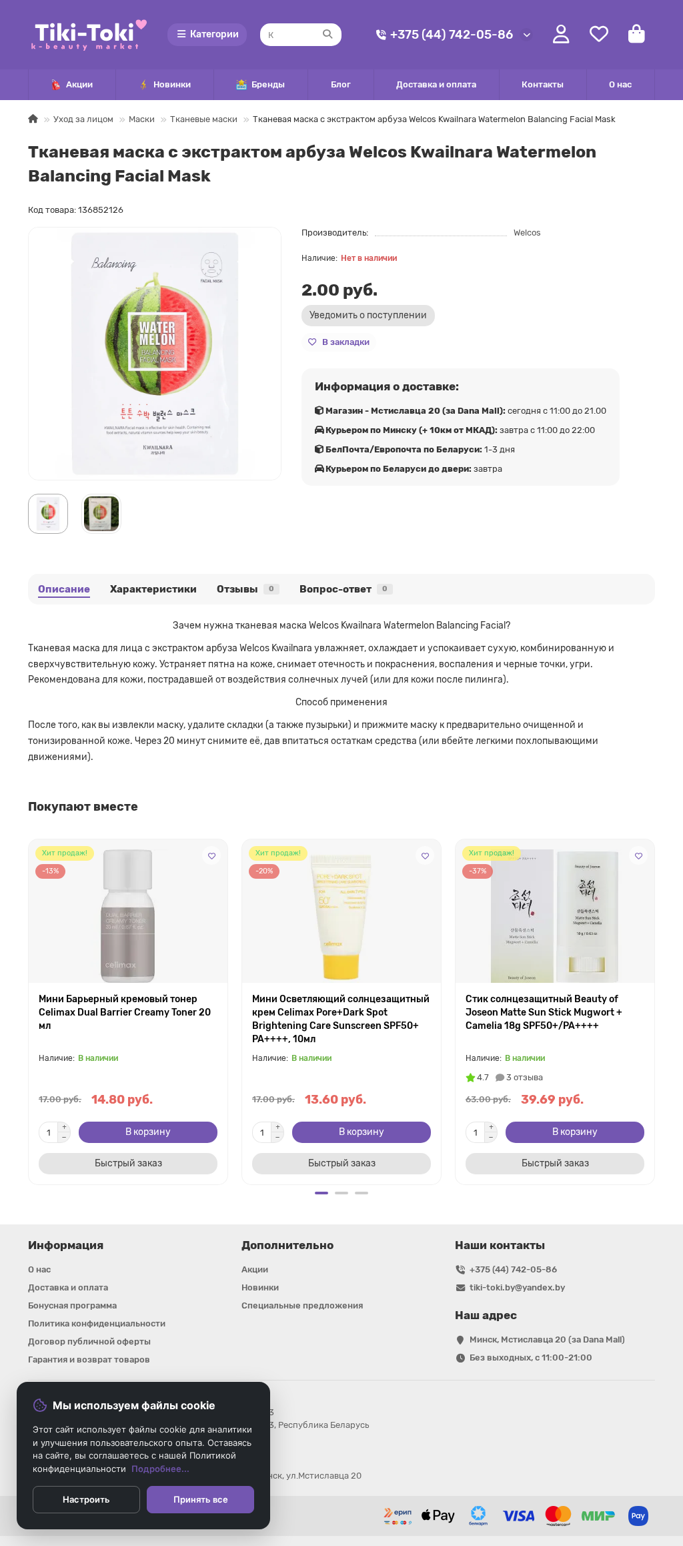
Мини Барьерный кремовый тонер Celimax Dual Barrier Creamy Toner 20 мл (125, 1013)
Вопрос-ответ (343, 589)
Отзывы (245, 589)
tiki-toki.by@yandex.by (517, 1287)
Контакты (543, 84)
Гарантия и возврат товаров (89, 1360)
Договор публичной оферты (89, 1341)
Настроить (86, 1499)
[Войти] (561, 35)
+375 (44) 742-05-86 (451, 34)
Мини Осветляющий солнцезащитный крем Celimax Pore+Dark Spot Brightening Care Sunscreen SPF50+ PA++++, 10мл (341, 1019)
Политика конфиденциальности (96, 1323)
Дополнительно (287, 1245)
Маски (142, 119)
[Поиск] (327, 34)
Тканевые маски (203, 119)
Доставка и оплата (436, 84)
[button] (29, 1010)
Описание (64, 589)
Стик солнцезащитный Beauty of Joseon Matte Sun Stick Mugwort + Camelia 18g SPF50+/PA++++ (544, 1013)
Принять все (200, 1499)
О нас (620, 84)
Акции (79, 84)
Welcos (527, 233)
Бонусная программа (72, 1305)
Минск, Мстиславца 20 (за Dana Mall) (547, 1339)
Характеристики (153, 589)
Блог (341, 84)
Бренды (268, 84)
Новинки (172, 84)
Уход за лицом (83, 119)
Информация (65, 1245)
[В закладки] (211, 855)
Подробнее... (160, 1468)
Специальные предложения (302, 1305)
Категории (214, 34)
